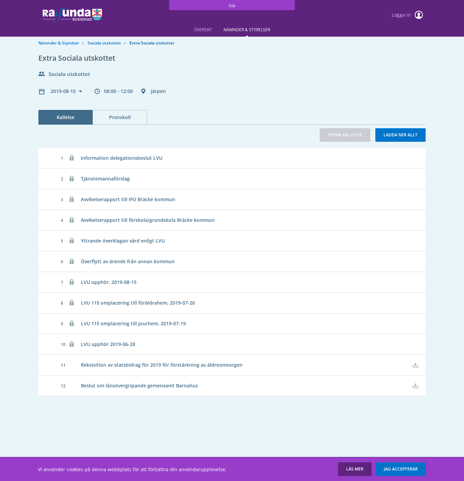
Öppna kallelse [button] (345, 135)
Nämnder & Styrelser (247, 30)
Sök (232, 5)
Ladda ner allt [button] (400, 135)
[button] (355, 469)
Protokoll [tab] (120, 117)
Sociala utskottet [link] (104, 43)
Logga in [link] (402, 15)
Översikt (203, 30)
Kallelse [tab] (65, 117)
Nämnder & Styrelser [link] (58, 43)
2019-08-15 (64, 91)
